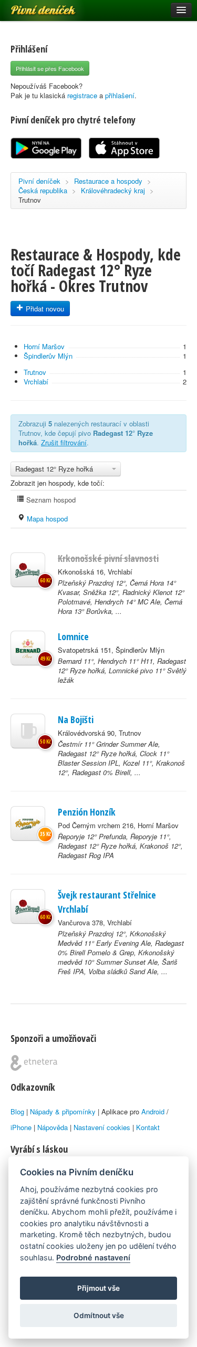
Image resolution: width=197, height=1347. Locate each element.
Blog (17, 1111)
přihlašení (119, 95)
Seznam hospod (50, 500)
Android (152, 1111)
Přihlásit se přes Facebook (50, 68)
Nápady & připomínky (63, 1111)
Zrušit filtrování (64, 442)
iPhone (21, 1127)
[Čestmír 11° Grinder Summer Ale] (28, 731)
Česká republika (42, 190)
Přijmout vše (98, 1288)
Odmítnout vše (99, 1315)
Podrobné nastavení (93, 1257)
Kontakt (148, 1127)
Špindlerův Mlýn (48, 356)
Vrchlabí (36, 382)
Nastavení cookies (102, 1127)
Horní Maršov (44, 346)
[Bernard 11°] (28, 648)
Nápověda (52, 1127)
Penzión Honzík (87, 812)
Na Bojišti (76, 719)
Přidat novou (44, 309)
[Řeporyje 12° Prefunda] (28, 823)
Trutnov (29, 200)
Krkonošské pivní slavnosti (108, 558)
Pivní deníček (31, 6)
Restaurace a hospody (108, 181)
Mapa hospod (46, 519)
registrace (82, 95)
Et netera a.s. (34, 1063)
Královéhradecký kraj (113, 190)
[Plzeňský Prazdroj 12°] (28, 569)
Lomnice (73, 636)
